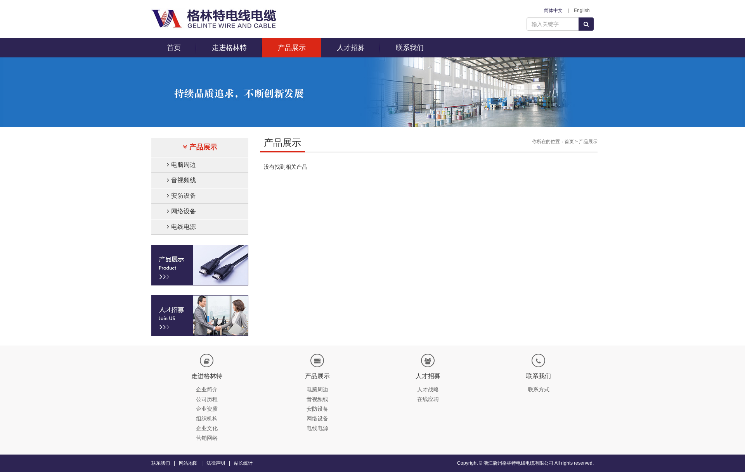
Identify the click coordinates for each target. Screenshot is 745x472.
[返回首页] (214, 18)
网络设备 (183, 211)
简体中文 (553, 10)
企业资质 (207, 409)
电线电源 (183, 226)
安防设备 (183, 195)
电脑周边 (183, 164)
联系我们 (410, 48)
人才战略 (428, 389)
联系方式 (538, 389)
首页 (174, 48)
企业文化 (207, 428)
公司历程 (207, 399)
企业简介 (207, 389)
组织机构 (207, 418)
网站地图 (188, 463)
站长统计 (243, 463)
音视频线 (183, 180)
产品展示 (292, 48)
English (582, 10)
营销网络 (207, 438)
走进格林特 (229, 48)
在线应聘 (428, 399)
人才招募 (351, 48)
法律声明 (215, 463)
